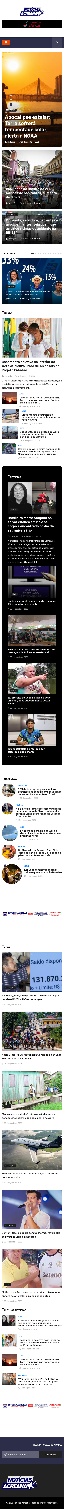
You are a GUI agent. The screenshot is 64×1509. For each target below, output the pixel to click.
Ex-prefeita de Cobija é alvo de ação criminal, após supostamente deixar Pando (29, 700)
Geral (13, 510)
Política (10, 286)
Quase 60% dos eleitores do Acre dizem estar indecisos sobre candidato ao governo (39, 434)
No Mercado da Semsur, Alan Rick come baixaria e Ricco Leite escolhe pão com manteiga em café (39, 852)
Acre (8, 354)
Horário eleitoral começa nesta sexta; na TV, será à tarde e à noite (32, 602)
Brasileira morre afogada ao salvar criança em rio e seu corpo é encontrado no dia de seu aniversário (31, 524)
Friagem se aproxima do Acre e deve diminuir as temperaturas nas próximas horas (40, 833)
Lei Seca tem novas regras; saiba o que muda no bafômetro (43, 871)
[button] (11, 96)
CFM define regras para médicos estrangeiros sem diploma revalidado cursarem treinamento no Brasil (40, 791)
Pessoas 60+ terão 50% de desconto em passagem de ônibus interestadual (31, 651)
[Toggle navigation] (6, 42)
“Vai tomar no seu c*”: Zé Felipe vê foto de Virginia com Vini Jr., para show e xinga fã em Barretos (38, 1381)
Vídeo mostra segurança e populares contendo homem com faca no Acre (41, 417)
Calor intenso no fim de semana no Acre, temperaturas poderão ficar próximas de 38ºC (39, 400)
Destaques (10, 110)
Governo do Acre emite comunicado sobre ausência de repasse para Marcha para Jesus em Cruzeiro (39, 451)
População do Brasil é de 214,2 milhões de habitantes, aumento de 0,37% (31, 193)
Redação (11, 142)
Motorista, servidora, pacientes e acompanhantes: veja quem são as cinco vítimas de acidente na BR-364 (32, 226)
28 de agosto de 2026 (30, 142)
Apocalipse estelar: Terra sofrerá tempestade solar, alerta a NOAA (28, 126)
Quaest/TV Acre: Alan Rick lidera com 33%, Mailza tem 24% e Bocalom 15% (28, 293)
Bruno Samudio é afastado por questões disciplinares (26, 750)
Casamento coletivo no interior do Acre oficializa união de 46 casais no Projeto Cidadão (30, 366)
